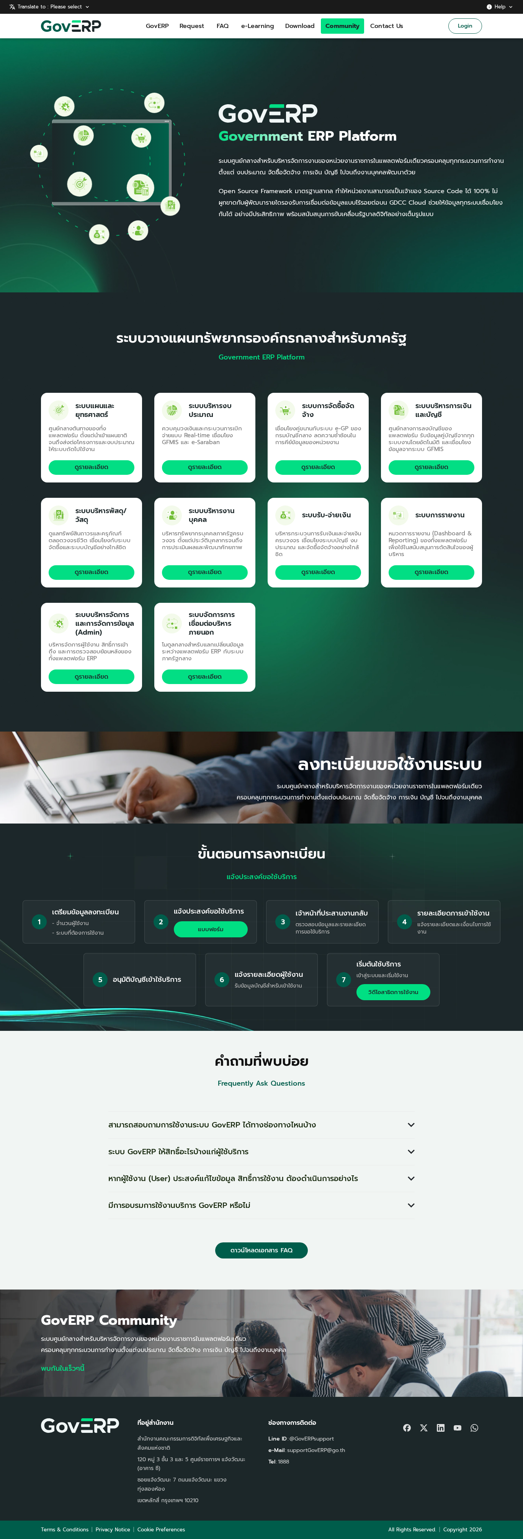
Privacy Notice (113, 1529)
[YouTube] (457, 1426)
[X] (423, 1426)
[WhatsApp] (474, 1426)
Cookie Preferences (161, 1529)
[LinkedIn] (440, 1426)
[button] (261, 1125)
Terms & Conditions (64, 1529)
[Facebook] (407, 1426)
